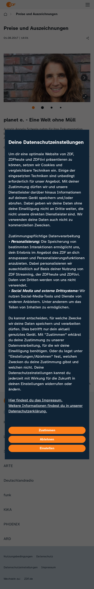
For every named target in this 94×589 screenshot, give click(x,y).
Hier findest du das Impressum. (35, 400)
